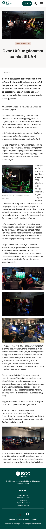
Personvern (13, 519)
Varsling (34, 519)
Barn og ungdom (23, 43)
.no (27, 505)
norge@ (20, 505)
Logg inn (27, 3)
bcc (25, 505)
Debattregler (24, 519)
